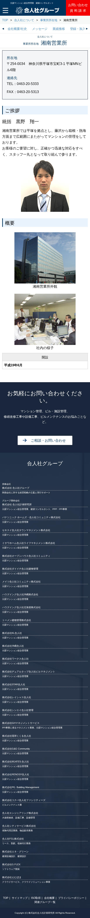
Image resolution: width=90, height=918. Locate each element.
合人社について (24, 20)
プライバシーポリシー (71, 898)
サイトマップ (20, 898)
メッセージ (39, 29)
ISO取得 (36, 898)
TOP (5, 20)
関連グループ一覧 (45, 902)
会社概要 (49, 898)
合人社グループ (45, 463)
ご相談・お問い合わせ (48, 440)
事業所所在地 (48, 20)
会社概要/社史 (17, 29)
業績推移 (59, 29)
